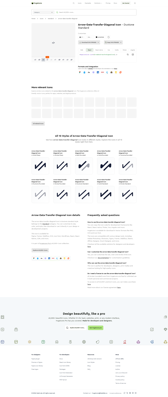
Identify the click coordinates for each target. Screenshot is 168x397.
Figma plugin (35, 359)
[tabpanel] (107, 57)
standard (51, 19)
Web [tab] (81, 50)
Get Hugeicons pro (96, 328)
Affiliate (119, 359)
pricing (90, 68)
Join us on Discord (121, 373)
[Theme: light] (134, 3)
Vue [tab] (109, 50)
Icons (41, 19)
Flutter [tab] (125, 50)
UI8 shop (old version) (95, 359)
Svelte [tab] (117, 50)
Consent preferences (115, 393)
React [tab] (89, 50)
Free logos (34, 369)
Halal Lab (39, 393)
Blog (89, 366)
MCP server (63, 380)
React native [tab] (99, 50)
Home (33, 19)
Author (117, 369)
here (89, 246)
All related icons (38, 124)
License (117, 366)
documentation (103, 258)
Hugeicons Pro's (45, 243)
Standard (45, 224)
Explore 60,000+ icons (40, 250)
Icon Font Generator (65, 373)
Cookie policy (119, 380)
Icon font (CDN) (64, 366)
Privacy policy (120, 376)
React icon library (65, 362)
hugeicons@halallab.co (99, 393)
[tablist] (107, 50)
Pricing (117, 362)
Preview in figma (36, 362)
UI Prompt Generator (66, 376)
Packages (62, 369)
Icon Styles (91, 362)
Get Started (125, 3)
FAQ (89, 369)
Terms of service (120, 383)
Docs (115, 68)
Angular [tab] (133, 50)
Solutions (97, 3)
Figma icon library (37, 366)
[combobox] (44, 12)
